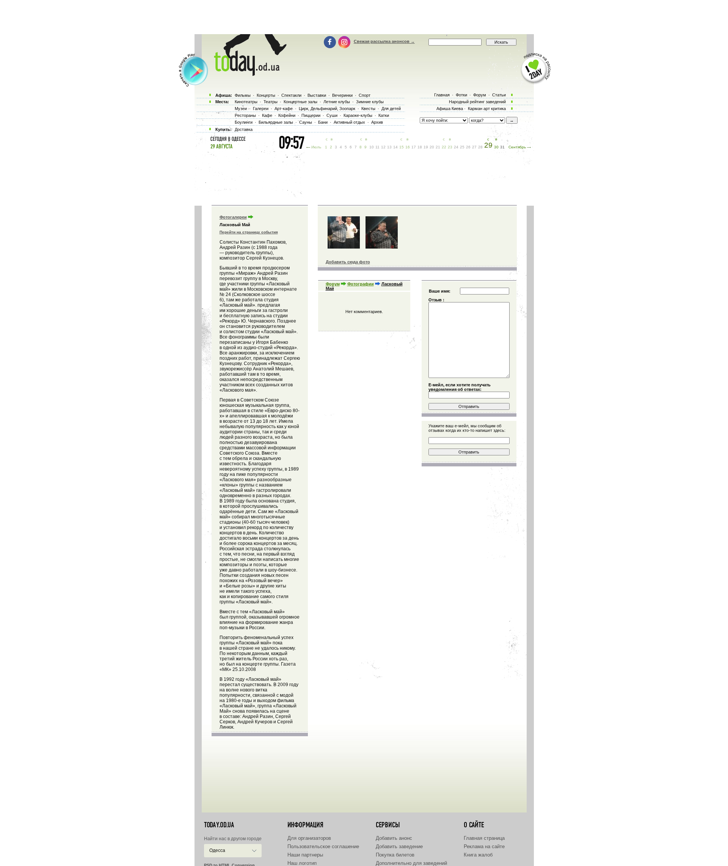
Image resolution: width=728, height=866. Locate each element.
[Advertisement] (364, 17)
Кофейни (286, 115)
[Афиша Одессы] (246, 74)
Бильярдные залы (276, 122)
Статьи (499, 95)
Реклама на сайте (484, 846)
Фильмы (243, 95)
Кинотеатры (246, 101)
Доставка (244, 129)
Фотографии (360, 284)
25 (462, 147)
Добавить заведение (399, 846)
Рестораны (245, 115)
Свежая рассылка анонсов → (384, 41)
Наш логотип (302, 863)
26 (468, 147)
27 (474, 147)
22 (444, 147)
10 (371, 147)
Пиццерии (310, 115)
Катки (383, 115)
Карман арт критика (487, 108)
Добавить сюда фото (348, 262)
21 (438, 147)
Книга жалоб (478, 855)
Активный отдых (349, 122)
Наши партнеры (305, 855)
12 (383, 147)
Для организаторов (309, 838)
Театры (271, 101)
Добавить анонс (394, 838)
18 (419, 147)
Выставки (317, 95)
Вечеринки (342, 95)
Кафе (267, 115)
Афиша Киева (449, 108)
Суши (331, 115)
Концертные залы (300, 101)
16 (407, 147)
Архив (377, 122)
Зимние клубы (370, 101)
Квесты (368, 108)
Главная (442, 95)
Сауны (305, 122)
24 (456, 147)
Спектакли (291, 95)
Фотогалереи (233, 217)
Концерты (266, 95)
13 (389, 147)
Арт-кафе (284, 108)
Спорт (364, 95)
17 (413, 147)
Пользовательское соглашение (323, 846)
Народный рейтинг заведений (477, 101)
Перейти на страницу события (249, 232)
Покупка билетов (395, 855)
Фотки (461, 95)
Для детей (391, 108)
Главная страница (484, 838)
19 (426, 147)
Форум (333, 284)
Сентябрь (517, 147)
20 (432, 147)
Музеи (241, 108)
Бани (323, 122)
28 (480, 147)
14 (395, 147)
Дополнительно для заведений (411, 863)
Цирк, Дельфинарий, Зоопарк (327, 108)
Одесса (217, 850)
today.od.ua (219, 825)
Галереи (260, 108)
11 (377, 147)
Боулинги (244, 122)
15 (401, 147)
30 (496, 147)
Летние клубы (336, 101)
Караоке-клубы (358, 115)
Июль (316, 147)
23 (450, 147)
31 (502, 147)
